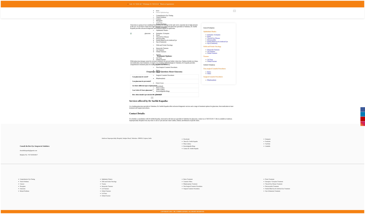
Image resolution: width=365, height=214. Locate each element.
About (157, 10)
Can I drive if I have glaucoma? (142, 90)
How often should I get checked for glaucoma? (147, 94)
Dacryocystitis (211, 40)
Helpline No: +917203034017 (29, 155)
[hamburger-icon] (234, 11)
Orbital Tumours (212, 53)
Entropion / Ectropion (213, 35)
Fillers (209, 73)
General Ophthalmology (162, 12)
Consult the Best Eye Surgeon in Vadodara (34, 146)
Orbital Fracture (212, 61)
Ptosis (209, 36)
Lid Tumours (211, 51)
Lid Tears (210, 59)
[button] (164, 77)
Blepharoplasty (211, 80)
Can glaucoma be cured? (140, 77)
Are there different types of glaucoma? (144, 86)
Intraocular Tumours (213, 50)
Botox (209, 72)
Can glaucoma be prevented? (141, 81)
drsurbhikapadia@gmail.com (28, 150)
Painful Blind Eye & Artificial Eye (217, 41)
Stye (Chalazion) (212, 43)
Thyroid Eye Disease (213, 38)
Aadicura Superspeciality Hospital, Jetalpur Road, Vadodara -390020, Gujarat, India (127, 138)
